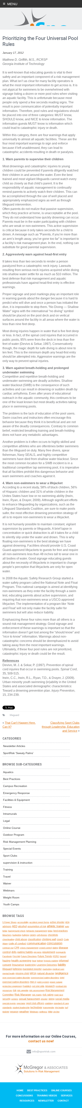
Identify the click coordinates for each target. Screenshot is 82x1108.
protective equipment (12, 986)
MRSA (33, 973)
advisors (6, 926)
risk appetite (22, 990)
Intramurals (10, 813)
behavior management (36, 931)
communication (36, 943)
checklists (53, 935)
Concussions (24, 1095)
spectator (21, 1003)
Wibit (50, 1012)
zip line (56, 1012)
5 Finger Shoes (9, 922)
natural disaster (45, 973)
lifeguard (14, 715)
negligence (61, 973)
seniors (14, 999)
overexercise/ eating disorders (45, 977)
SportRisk (41, 17)
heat (34, 961)
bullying (25, 935)
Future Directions (29, 956)
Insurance (18, 964)
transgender (48, 1007)
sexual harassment (29, 998)
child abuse (21, 939)
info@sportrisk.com (43, 1051)
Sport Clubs (10, 855)
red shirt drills (38, 986)
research (50, 986)
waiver (5, 1011)
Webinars (8, 890)
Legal (6, 820)
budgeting (16, 935)
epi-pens (38, 952)
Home (20, 1090)
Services (66, 1095)
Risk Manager (22, 994)
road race (58, 995)
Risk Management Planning (19, 841)
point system (43, 982)
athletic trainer (55, 926)
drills (14, 952)
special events (9, 1003)
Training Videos (47, 1095)
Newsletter (46, 1100)
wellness (43, 1012)
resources (7, 990)
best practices (60, 930)
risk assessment (37, 990)
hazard (63, 956)
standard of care (61, 1003)
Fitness (7, 806)
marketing (47, 969)
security (6, 999)
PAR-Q (33, 982)
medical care (58, 969)
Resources (27, 1100)
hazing (6, 960)
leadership (30, 965)
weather (24, 1011)
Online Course (11, 827)
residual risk (61, 986)
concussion (54, 943)
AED (14, 926)
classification (34, 939)
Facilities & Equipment (16, 799)
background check (17, 931)
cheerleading (8, 939)
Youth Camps (11, 904)
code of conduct (17, 943)
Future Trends (45, 956)
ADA (67, 922)
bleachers (7, 935)
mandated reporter (32, 969)
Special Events (12, 848)
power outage (56, 982)
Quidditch (27, 986)
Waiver (7, 883)
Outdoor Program (13, 834)
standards (7, 1007)
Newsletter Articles (14, 746)
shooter (44, 999)
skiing (51, 999)
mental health (8, 973)
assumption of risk (36, 926)
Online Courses (61, 1090)
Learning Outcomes (47, 965)
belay (50, 931)
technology (36, 1007)
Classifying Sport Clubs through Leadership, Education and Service (61, 726)
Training (8, 869)
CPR (16, 947)
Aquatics (8, 772)
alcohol (22, 926)
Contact (63, 1100)
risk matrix (37, 995)
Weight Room (11, 897)
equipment (48, 951)
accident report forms (39, 922)
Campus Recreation (15, 786)
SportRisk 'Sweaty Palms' (18, 753)
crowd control (45, 948)
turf (66, 1007)
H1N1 (56, 956)
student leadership (21, 1007)
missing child (22, 973)
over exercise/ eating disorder (16, 977)
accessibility (23, 922)
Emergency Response (16, 793)
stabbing (49, 1003)
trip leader (59, 1007)
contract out (8, 948)
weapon (14, 1011)
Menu (12, 4)
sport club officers (35, 1003)
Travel (6, 876)
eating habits (25, 951)
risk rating (48, 994)
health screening (21, 960)
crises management (29, 948)
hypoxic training (51, 961)
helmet (40, 961)
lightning (17, 969)
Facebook (7, 956)
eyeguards (61, 952)
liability (62, 964)
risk (14, 990)
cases (33, 935)
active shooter (57, 922)
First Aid (16, 956)
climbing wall (49, 939)
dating (55, 948)
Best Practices (11, 778)
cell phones (42, 935)
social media (62, 998)
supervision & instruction (17, 862)
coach (60, 939)
